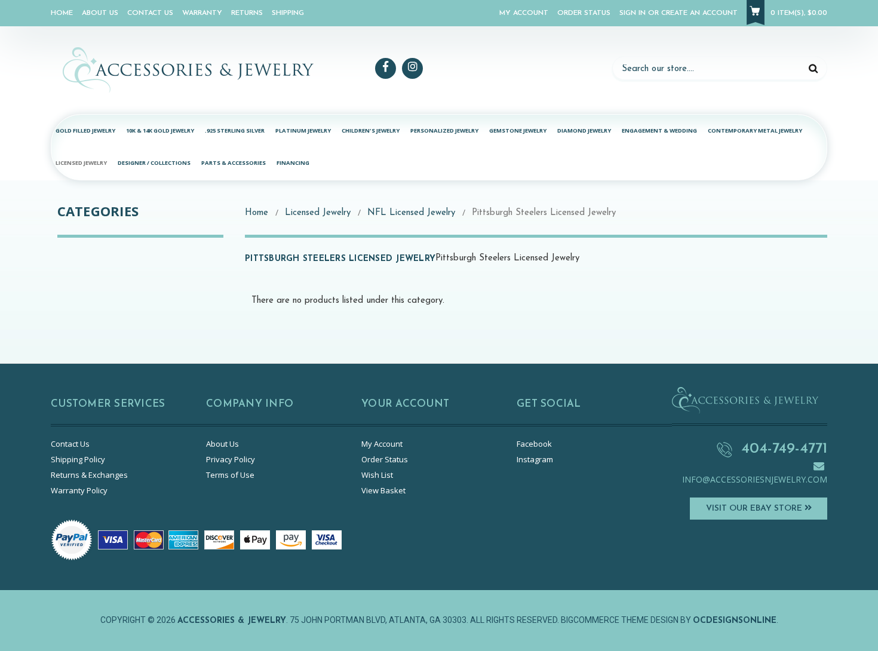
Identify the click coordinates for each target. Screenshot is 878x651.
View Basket (383, 490)
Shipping (288, 13)
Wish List (377, 474)
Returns (247, 13)
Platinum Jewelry (303, 130)
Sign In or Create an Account (678, 13)
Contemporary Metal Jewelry (755, 130)
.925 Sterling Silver (235, 130)
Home (62, 13)
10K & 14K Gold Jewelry (160, 130)
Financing (293, 163)
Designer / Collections (154, 163)
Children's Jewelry (371, 130)
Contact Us (150, 13)
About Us (100, 13)
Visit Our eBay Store (755, 508)
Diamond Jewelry (584, 130)
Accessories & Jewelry (231, 620)
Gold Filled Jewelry (85, 130)
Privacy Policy (230, 459)
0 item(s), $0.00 (798, 13)
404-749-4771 (784, 448)
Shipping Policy (78, 459)
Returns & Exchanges (89, 474)
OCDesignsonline (734, 620)
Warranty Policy (79, 490)
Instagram (535, 459)
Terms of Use (230, 474)
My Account (523, 13)
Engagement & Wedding (659, 130)
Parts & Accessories (233, 163)
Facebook (534, 443)
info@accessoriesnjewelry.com (754, 479)
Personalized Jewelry (444, 130)
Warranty (202, 13)
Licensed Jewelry (81, 163)
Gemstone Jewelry (518, 130)
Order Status (583, 13)
